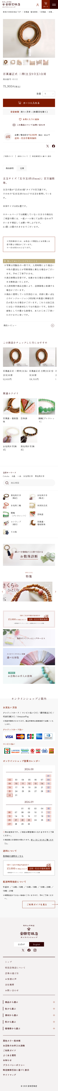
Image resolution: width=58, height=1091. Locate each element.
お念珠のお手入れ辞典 (14, 1045)
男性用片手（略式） (16, 496)
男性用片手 (39, 476)
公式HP (21, 944)
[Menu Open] (54, 4)
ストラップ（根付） (16, 523)
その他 (14, 531)
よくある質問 (9, 1055)
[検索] (6, 483)
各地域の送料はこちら (13, 856)
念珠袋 (40, 514)
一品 (19, 476)
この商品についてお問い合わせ (31, 124)
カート (45, 6)
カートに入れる (31, 103)
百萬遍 (43, 12)
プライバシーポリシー (14, 1065)
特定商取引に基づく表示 (41, 156)
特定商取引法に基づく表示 (16, 1069)
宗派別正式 (42, 505)
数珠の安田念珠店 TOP (12, 12)
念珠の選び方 (12, 973)
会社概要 (9, 984)
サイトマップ (9, 1074)
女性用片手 (28, 476)
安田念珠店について (15, 967)
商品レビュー (10, 325)
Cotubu (6, 476)
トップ (8, 961)
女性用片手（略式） (42, 496)
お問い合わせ (12, 990)
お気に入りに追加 (31, 119)
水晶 (13, 476)
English (36, 944)
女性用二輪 (16, 505)
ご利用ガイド (8, 156)
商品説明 (10, 168)
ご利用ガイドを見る (37, 904)
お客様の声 (11, 979)
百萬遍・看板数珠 (41, 523)
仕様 (22, 168)
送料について (23, 156)
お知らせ (7, 1060)
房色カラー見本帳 (12, 1040)
